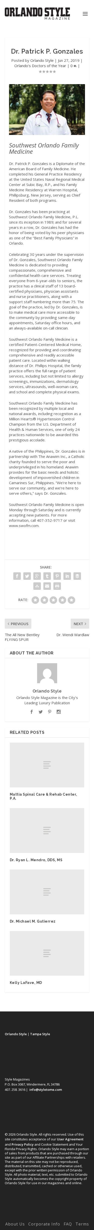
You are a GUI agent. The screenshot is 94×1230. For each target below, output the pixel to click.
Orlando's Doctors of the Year (40, 65)
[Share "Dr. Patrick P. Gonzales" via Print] (57, 586)
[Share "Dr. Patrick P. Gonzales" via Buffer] (77, 576)
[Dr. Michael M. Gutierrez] (47, 891)
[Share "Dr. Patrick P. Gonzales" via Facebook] (17, 576)
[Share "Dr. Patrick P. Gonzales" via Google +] (37, 576)
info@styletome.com (45, 1089)
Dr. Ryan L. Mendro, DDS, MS (36, 860)
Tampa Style (40, 1034)
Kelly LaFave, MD (26, 983)
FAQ (68, 1224)
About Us (15, 1224)
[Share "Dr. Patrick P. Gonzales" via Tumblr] (47, 576)
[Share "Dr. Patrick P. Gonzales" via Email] (47, 586)
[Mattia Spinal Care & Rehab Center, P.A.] (47, 765)
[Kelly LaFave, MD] (47, 953)
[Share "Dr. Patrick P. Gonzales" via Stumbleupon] (37, 586)
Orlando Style (42, 60)
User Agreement (70, 1139)
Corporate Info (44, 1224)
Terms (82, 1224)
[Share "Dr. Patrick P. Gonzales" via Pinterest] (57, 576)
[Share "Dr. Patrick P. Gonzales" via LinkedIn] (67, 576)
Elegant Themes (46, 1211)
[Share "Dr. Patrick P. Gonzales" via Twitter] (27, 576)
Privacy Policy (23, 1144)
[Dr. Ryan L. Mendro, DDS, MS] (47, 830)
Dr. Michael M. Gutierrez (33, 921)
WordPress (47, 1216)
